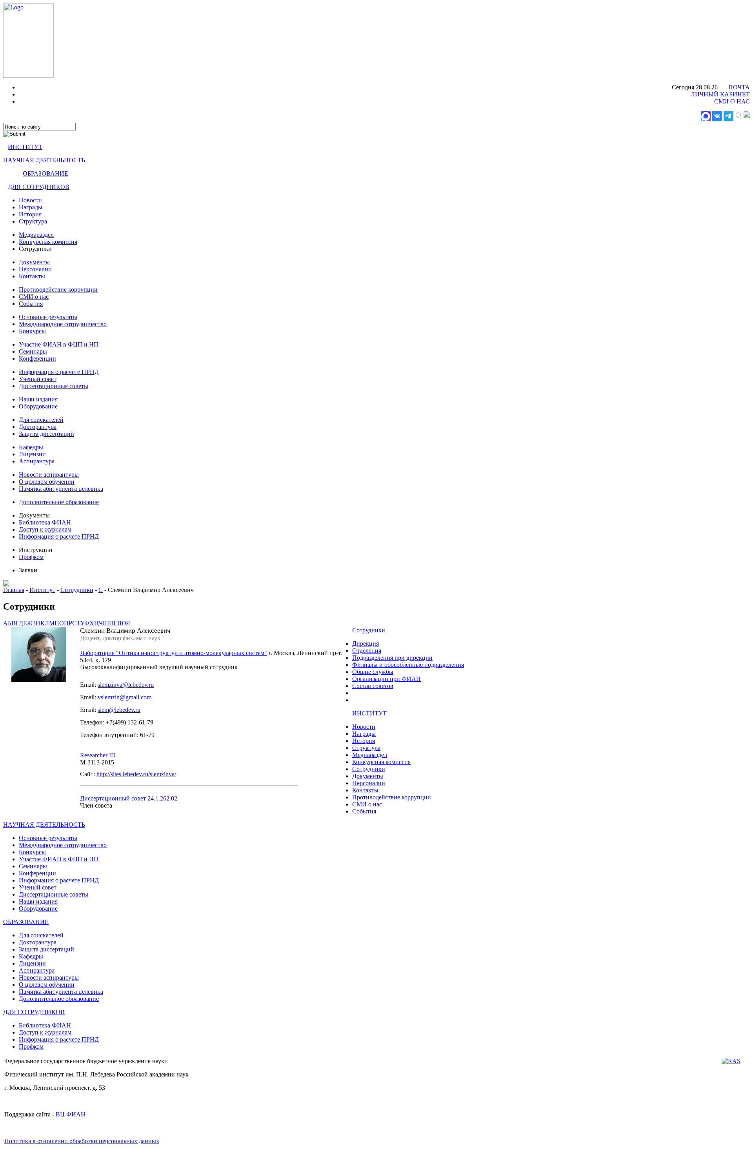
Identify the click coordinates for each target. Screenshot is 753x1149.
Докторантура (37, 426)
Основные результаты (48, 317)
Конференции (37, 358)
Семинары (33, 351)
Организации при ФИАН (386, 678)
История (30, 214)
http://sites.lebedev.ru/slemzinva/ (136, 774)
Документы (34, 262)
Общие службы (372, 671)
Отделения (366, 650)
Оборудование (38, 406)
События (31, 303)
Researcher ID (98, 755)
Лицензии (32, 454)
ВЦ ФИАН (70, 1114)
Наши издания (38, 399)
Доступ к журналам (45, 529)
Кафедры (31, 447)
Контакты (32, 276)
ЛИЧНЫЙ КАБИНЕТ (720, 94)
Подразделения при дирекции (392, 657)
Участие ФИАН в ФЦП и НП (58, 344)
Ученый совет (37, 379)
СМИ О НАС (732, 101)
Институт (42, 589)
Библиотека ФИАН (45, 522)
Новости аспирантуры (49, 474)
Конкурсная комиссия (48, 241)
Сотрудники (76, 589)
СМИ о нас (34, 296)
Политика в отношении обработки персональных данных (81, 1141)
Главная (13, 589)
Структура (33, 221)
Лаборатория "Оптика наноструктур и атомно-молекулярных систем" (173, 653)
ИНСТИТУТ (25, 146)
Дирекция (365, 643)
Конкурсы (32, 331)
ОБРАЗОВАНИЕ (45, 173)
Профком (31, 557)
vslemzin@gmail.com (124, 697)
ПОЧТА (739, 87)
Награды (30, 207)
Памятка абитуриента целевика (61, 488)
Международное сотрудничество (63, 324)
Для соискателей (41, 419)
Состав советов (372, 686)
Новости (30, 200)
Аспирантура (37, 461)
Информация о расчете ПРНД (59, 371)
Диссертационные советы (53, 386)
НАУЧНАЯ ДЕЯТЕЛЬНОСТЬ (44, 160)
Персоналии (35, 269)
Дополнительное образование (59, 502)
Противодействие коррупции (58, 289)
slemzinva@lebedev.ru (126, 684)
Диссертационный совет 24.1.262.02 (128, 798)
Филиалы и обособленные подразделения (408, 664)
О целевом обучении (47, 481)
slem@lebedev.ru (119, 709)
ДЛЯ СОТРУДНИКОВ (38, 186)
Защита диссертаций (46, 433)
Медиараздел (36, 234)
